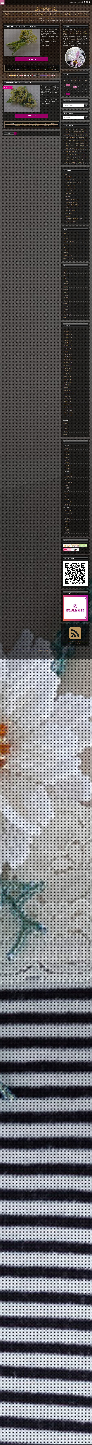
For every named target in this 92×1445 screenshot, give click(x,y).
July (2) (67, 451)
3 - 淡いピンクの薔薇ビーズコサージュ (74, 162)
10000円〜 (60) (68, 332)
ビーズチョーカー (70, 180)
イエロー (29, 67)
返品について (69, 208)
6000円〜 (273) (68, 362)
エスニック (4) (68, 416)
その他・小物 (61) (68, 382)
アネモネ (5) (67, 396)
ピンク (65, 272)
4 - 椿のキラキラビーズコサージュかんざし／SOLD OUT (76, 129)
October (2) (68, 479)
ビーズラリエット (70, 185)
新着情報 (67, 216)
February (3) (68, 465)
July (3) (67, 488)
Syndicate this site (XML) (75, 641)
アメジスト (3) (68, 399)
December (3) (68, 510)
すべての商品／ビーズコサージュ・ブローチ (23, 69)
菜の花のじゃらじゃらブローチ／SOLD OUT (46, 69)
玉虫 (65, 317)
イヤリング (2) (68, 404)
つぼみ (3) (66, 385)
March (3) (67, 462)
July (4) (67, 524)
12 (75, 87)
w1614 (65, 423)
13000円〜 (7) (68, 337)
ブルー (65, 303)
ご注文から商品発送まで (71, 202)
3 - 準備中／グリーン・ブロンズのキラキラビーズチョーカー (76, 146)
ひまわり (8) (67, 388)
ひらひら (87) (67, 390)
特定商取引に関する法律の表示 (73, 219)
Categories (9, 69)
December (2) (68, 474)
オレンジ (66, 275)
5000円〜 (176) (68, 360)
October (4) (68, 516)
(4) (64, 329)
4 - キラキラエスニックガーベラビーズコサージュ (76, 134)
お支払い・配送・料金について (73, 205)
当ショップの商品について (72, 199)
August (75, 78)
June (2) (67, 490)
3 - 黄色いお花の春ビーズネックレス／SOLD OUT (76, 151)
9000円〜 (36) (68, 371)
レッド (65, 270)
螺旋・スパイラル (68, 258)
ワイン (65, 292)
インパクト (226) (68, 410)
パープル (66, 298)
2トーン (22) (67, 348)
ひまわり (66, 253)
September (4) (69, 482)
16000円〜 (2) (68, 340)
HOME (65, 174)
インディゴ (67, 300)
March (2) (67, 499)
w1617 (65, 429)
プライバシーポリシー (71, 222)
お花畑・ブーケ (68, 255)
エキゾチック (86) (68, 413)
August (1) (67, 485)
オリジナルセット (70, 194)
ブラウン (66, 284)
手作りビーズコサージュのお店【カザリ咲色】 (75, 31)
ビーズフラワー (46, 67)
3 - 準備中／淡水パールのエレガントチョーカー (76, 148)
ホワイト (66, 306)
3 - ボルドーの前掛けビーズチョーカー (74, 160)
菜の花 (32, 20)
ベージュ (66, 281)
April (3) (67, 460)
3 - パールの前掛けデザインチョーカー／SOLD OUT (76, 137)
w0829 (65, 426)
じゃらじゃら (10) (68, 379)
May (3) (67, 457)
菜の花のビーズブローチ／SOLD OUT (46, 126)
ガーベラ (66, 239)
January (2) (68, 468)
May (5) (67, 530)
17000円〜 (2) (68, 343)
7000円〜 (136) (68, 365)
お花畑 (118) (67, 376)
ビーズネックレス (70, 188)
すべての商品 (68, 177)
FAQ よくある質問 (70, 210)
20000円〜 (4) (68, 346)
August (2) (67, 448)
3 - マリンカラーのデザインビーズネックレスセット (76, 157)
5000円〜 (23, 67)
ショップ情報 (68, 213)
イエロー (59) (67, 402)
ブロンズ (66, 286)
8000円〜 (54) (68, 368)
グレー (65, 312)
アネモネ (66, 250)
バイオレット (67, 295)
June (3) (67, 454)
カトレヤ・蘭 (67, 244)
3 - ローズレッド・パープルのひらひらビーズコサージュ (76, 143)
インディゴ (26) (68, 407)
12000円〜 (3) (68, 334)
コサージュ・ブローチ (36, 67)
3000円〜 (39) (68, 354)
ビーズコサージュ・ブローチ (73, 182)
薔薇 (65, 233)
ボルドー (66, 289)
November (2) (68, 476)
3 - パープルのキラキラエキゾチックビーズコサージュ (76, 140)
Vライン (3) (67, 374)
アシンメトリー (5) (69, 393)
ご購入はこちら (32, 59)
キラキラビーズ (74, 40)
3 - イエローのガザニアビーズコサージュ (75, 154)
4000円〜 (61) (68, 357)
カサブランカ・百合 (69, 241)
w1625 (65, 434)
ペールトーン (67, 314)
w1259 (65, 431)
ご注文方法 (67, 196)
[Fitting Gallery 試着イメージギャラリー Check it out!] (75, 57)
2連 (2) (66, 351)
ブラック (66, 309)
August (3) (67, 521)
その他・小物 (69, 191)
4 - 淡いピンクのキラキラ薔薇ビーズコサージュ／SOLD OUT (76, 132)
